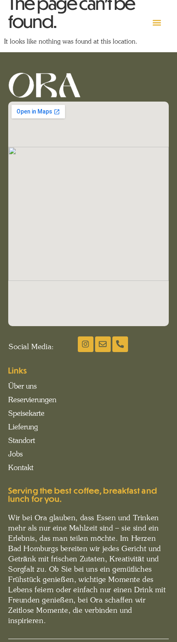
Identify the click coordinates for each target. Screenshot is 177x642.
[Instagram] (85, 344)
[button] (157, 23)
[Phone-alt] (120, 344)
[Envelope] (103, 344)
